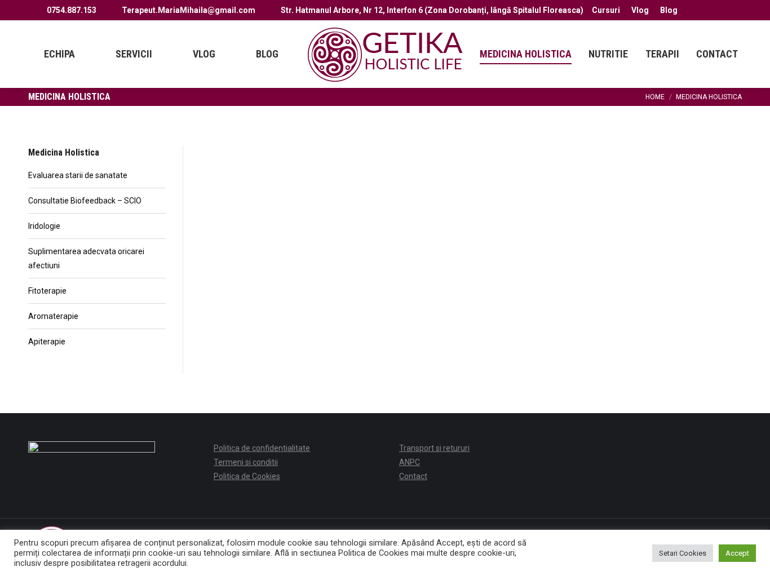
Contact (413, 476)
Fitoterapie (47, 290)
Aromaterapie (53, 316)
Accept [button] (737, 553)
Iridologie (44, 226)
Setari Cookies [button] (682, 553)
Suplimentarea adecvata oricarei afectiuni (86, 258)
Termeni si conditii (246, 462)
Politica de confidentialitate (262, 448)
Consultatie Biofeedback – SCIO (84, 200)
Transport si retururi (434, 448)
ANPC (409, 462)
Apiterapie (46, 341)
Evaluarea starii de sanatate (77, 175)
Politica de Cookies (247, 476)
